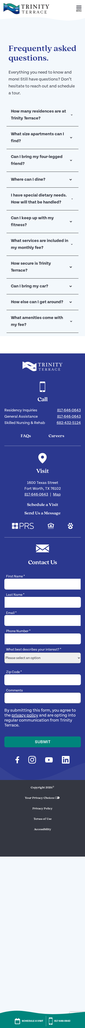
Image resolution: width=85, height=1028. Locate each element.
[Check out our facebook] (17, 760)
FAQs (26, 436)
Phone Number (18, 631)
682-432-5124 (69, 423)
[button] (79, 9)
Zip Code (14, 672)
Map (57, 494)
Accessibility (42, 829)
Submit (42, 742)
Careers (56, 436)
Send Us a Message (42, 513)
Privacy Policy (42, 808)
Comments (14, 690)
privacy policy (25, 715)
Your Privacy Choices (39, 798)
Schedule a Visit (42, 505)
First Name (15, 576)
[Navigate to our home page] (42, 366)
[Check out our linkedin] (66, 760)
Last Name (15, 595)
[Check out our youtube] (49, 760)
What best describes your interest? (33, 650)
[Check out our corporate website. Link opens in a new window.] (23, 526)
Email (11, 613)
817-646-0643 (69, 410)
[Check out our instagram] (32, 760)
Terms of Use (43, 819)
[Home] (26, 16)
